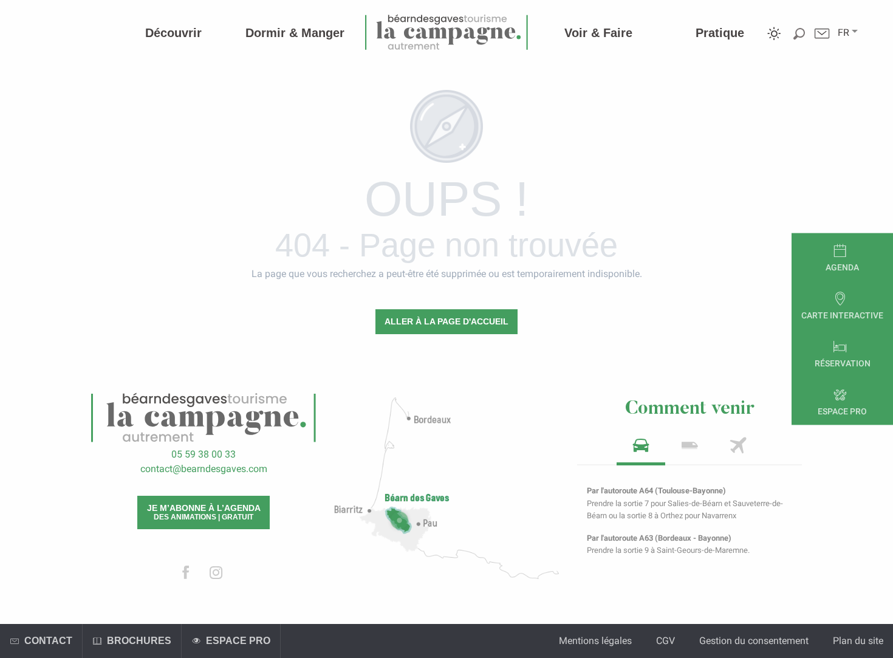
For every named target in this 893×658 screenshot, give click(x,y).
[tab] (641, 449)
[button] (843, 32)
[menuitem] (173, 33)
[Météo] (774, 42)
